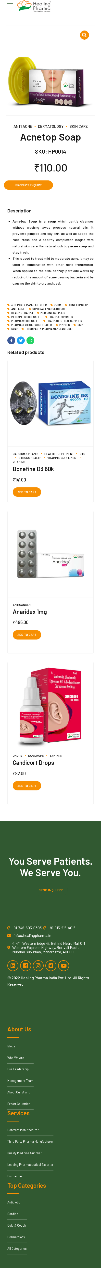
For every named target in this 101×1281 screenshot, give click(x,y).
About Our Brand (18, 1092)
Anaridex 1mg (30, 611)
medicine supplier (52, 312)
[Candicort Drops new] (50, 705)
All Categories (17, 1248)
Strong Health (30, 457)
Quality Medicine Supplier (24, 1153)
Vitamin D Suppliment (62, 457)
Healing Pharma (22, 312)
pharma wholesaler (25, 321)
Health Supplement (59, 453)
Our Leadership (18, 1069)
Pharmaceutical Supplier (64, 321)
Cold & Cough (16, 1225)
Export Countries (18, 1104)
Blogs (11, 1046)
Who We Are (15, 1058)
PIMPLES (64, 324)
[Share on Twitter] (21, 340)
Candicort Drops (33, 762)
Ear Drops (36, 755)
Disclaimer (14, 1176)
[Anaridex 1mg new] (50, 554)
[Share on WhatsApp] (30, 340)
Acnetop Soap (78, 305)
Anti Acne (22, 126)
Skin (80, 324)
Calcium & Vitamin (25, 453)
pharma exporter (61, 317)
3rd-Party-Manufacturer (29, 305)
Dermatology (50, 126)
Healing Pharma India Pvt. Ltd (46, 977)
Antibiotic (13, 1202)
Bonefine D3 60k (33, 468)
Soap (14, 328)
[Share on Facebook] (11, 340)
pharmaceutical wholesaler (31, 324)
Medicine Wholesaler (26, 317)
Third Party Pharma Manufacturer (49, 328)
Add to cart (27, 492)
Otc (82, 453)
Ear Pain (56, 755)
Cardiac (12, 1214)
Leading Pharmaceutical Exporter (30, 1165)
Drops (17, 755)
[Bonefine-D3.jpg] (50, 403)
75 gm (57, 305)
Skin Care (78, 126)
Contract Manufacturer (49, 308)
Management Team (20, 1081)
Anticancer (22, 604)
